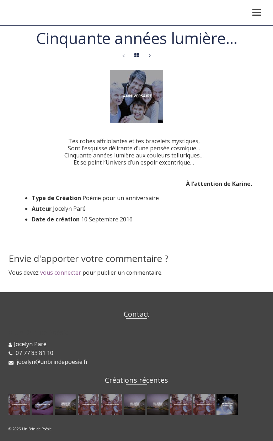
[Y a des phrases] (20, 404)
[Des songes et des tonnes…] (158, 404)
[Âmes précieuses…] (204, 404)
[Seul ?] (181, 404)
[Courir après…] (124, 55)
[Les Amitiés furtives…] (66, 404)
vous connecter (60, 272)
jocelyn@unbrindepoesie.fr (51, 362)
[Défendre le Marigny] (43, 404)
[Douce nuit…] (135, 404)
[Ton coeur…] (228, 404)
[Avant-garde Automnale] (112, 404)
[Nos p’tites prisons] (89, 404)
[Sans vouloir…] (150, 55)
